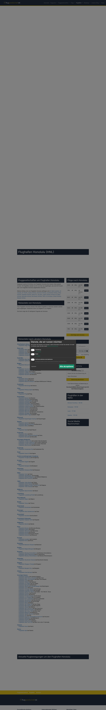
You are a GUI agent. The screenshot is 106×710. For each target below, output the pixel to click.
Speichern (33, 366)
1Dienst (37, 356)
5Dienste (38, 351)
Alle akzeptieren (66, 366)
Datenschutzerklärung (52, 346)
